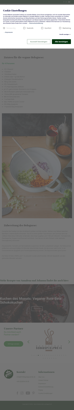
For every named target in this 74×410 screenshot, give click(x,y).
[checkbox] (4, 28)
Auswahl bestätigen (38, 41)
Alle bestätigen (61, 41)
